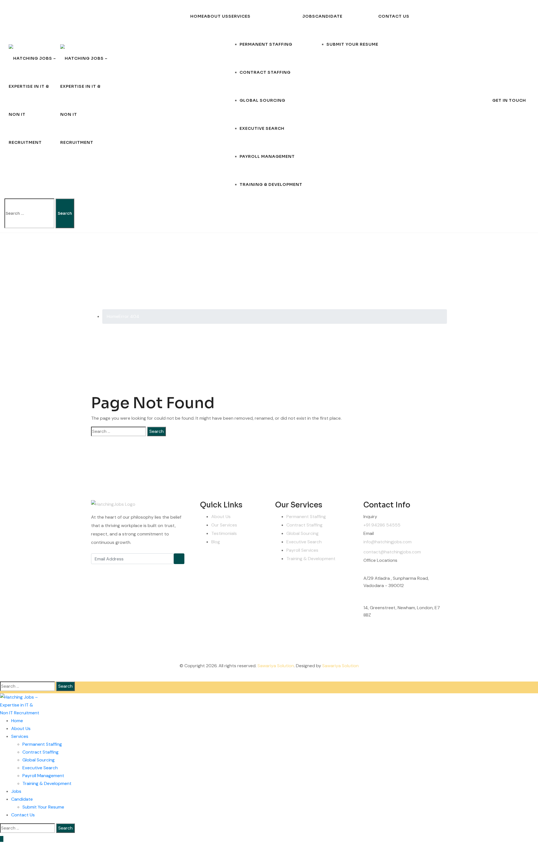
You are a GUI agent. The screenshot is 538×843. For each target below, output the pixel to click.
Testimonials (224, 533)
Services (239, 16)
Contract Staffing (265, 72)
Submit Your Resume (352, 44)
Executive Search (262, 128)
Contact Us (393, 16)
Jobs (308, 16)
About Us (216, 16)
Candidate (328, 16)
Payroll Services (302, 550)
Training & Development (271, 184)
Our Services (224, 525)
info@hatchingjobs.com (387, 542)
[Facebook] (96, 569)
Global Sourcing (262, 100)
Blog (215, 542)
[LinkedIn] (134, 569)
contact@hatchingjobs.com (392, 552)
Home (197, 16)
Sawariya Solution (276, 666)
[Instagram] (121, 569)
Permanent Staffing (266, 44)
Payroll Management (267, 156)
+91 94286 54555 (381, 525)
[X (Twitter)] (109, 569)
